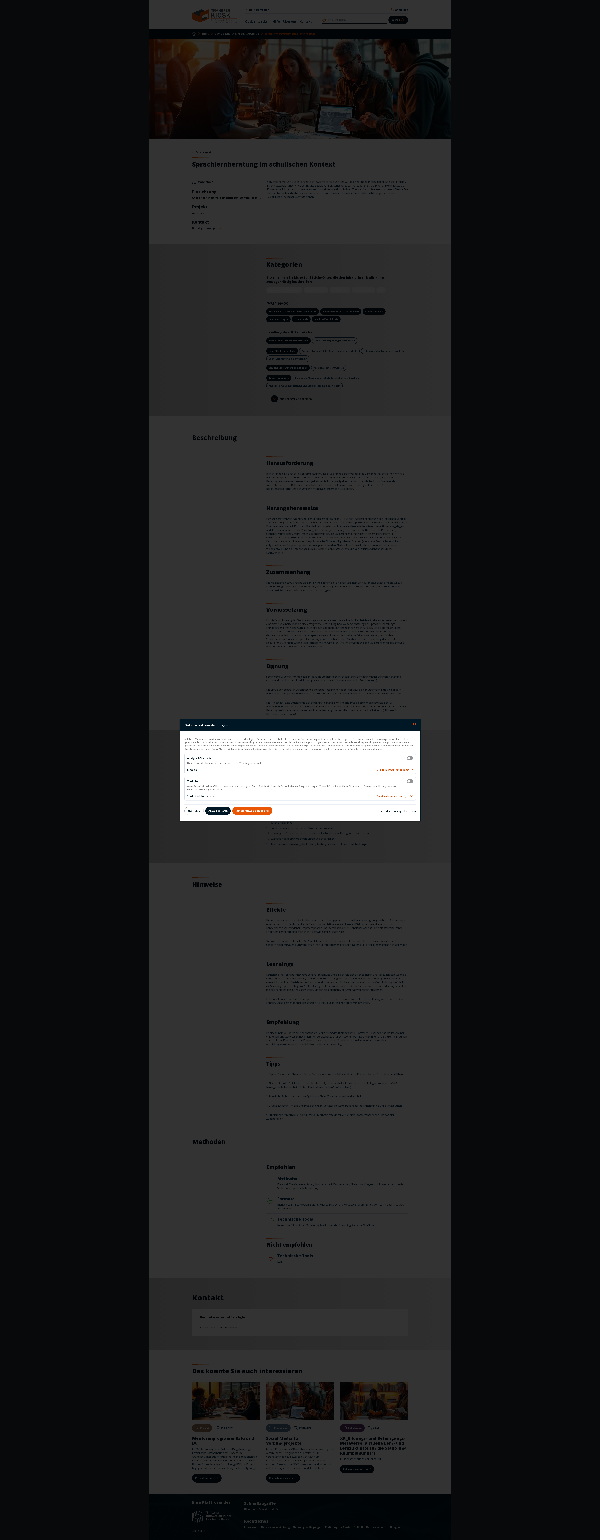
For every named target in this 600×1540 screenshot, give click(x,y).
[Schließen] (414, 724)
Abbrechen (194, 811)
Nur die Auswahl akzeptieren (252, 810)
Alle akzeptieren (218, 810)
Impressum (410, 810)
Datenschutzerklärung (390, 810)
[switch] (410, 758)
